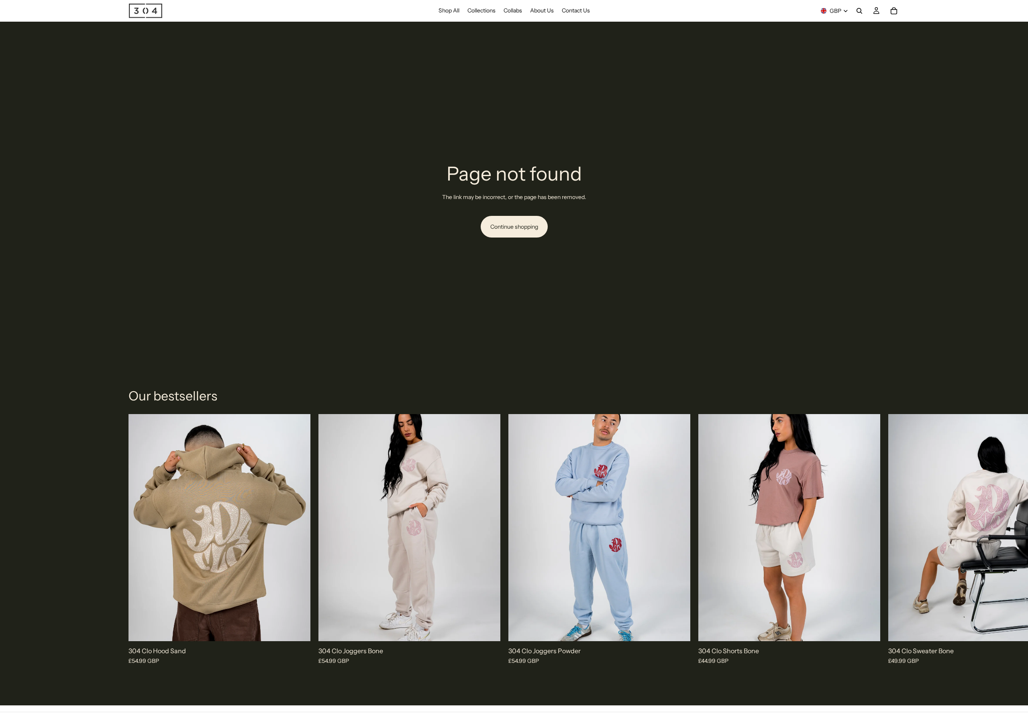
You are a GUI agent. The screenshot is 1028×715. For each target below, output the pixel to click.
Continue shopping (514, 226)
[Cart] (894, 11)
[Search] (859, 11)
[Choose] (298, 629)
